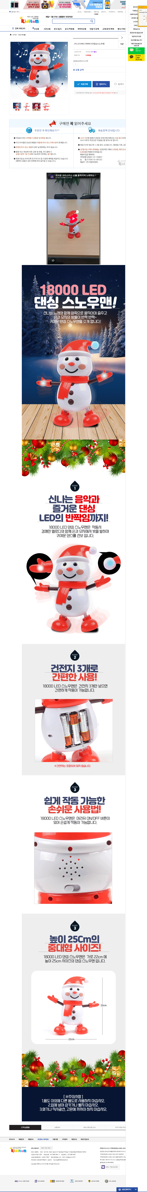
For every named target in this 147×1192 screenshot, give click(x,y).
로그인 (79, 11)
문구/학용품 (69, 28)
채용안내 (30, 1139)
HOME (15, 35)
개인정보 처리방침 (43, 1139)
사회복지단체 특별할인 (136, 14)
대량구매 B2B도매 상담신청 (136, 45)
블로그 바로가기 (138, 50)
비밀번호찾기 (87, 11)
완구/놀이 (58, 28)
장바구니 (103, 11)
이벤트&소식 (136, 11)
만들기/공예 (94, 28)
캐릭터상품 (82, 28)
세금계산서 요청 (136, 36)
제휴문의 (21, 1139)
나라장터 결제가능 (136, 18)
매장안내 (74, 1139)
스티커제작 (136, 22)
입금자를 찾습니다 (136, 40)
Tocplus (141, 7)
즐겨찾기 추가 (15, 11)
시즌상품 (47, 28)
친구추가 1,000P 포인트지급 (139, 57)
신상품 (36, 28)
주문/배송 (120, 11)
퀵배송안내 (136, 29)
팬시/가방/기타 (123, 28)
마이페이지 (112, 11)
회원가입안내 (85, 1139)
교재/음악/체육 (108, 28)
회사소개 (12, 1139)
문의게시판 (136, 7)
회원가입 (96, 11)
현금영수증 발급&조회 (136, 33)
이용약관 (55, 1139)
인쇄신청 (136, 25)
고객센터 (64, 1139)
